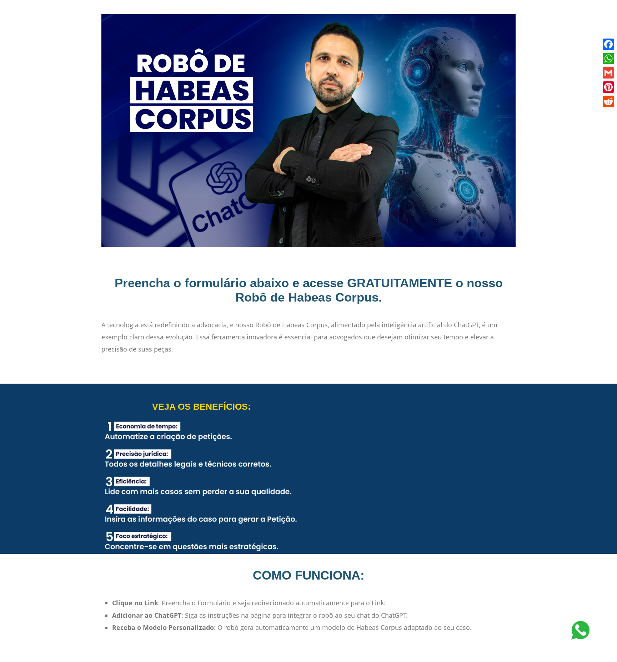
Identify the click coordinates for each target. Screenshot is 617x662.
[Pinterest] (608, 87)
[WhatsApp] (608, 58)
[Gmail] (608, 73)
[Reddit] (608, 101)
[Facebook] (608, 44)
